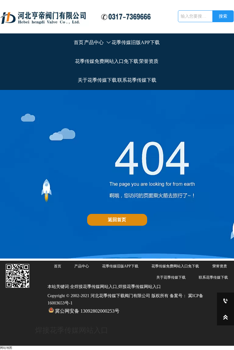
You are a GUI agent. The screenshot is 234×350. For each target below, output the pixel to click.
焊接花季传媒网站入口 (71, 330)
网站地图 (6, 347)
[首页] (79, 16)
